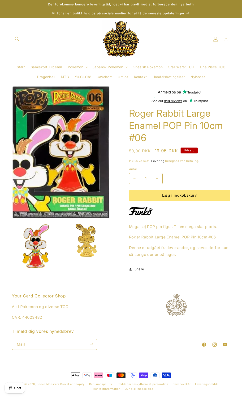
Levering (157, 161)
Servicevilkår (181, 384)
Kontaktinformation (107, 388)
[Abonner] (91, 344)
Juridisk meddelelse (139, 388)
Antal (133, 169)
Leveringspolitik (206, 384)
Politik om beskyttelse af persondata (142, 384)
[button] (17, 39)
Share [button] (139, 269)
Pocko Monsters (48, 384)
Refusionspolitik (100, 384)
